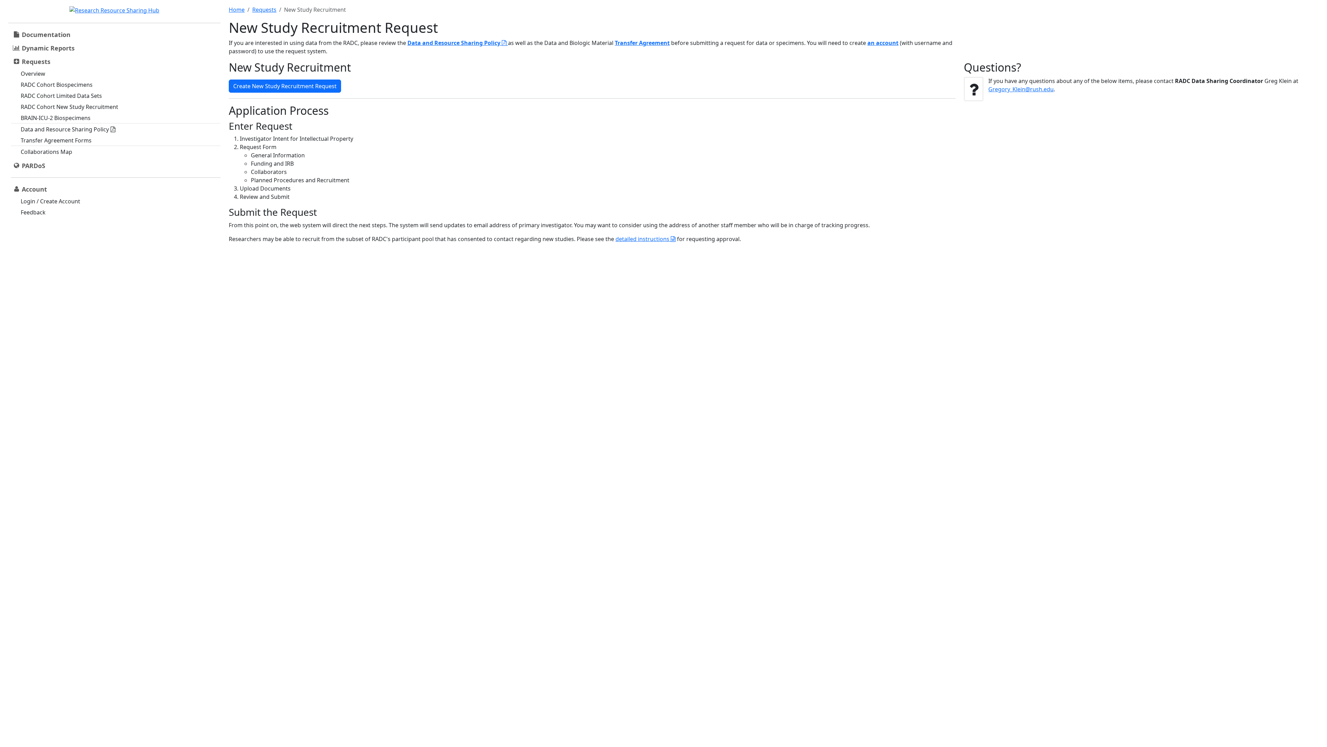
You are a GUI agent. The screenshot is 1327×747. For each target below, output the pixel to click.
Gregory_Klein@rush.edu (1021, 89)
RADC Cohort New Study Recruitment (69, 107)
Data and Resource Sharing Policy (65, 129)
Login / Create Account (50, 201)
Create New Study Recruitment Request (285, 86)
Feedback (33, 212)
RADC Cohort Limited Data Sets (61, 96)
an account (882, 43)
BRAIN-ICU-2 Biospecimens (56, 118)
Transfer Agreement (642, 43)
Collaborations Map (46, 152)
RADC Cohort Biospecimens (57, 85)
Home (237, 9)
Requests (264, 9)
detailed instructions (643, 239)
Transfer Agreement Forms (56, 140)
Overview (33, 73)
